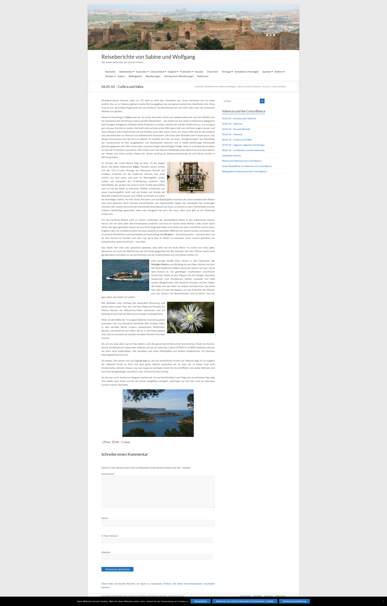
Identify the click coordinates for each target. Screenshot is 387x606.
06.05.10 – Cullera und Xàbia (274, 86)
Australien (141, 71)
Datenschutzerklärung (294, 601)
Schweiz (109, 76)
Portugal (226, 71)
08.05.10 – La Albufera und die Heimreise (243, 150)
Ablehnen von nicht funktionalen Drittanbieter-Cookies (245, 601)
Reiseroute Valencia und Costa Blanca (241, 160)
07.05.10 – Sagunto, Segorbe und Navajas (243, 144)
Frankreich (185, 71)
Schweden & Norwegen (247, 71)
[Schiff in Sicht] (125, 275)
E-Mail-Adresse (109, 535)
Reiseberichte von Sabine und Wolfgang (148, 56)
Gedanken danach (231, 155)
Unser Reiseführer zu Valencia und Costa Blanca (247, 166)
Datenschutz (280, 596)
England (172, 71)
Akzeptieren (200, 601)
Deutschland (157, 71)
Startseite (110, 71)
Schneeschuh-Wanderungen (179, 76)
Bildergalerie (135, 76)
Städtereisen (125, 71)
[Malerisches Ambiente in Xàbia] (190, 177)
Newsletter (257, 596)
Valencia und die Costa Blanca (249, 86)
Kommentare (245, 596)
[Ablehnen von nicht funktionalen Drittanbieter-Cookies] (383, 601)
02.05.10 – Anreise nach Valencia (239, 118)
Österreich (212, 71)
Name (104, 518)
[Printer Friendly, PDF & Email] (116, 442)
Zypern (121, 76)
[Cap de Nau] (158, 413)
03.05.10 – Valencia (232, 123)
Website (105, 552)
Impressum (268, 596)
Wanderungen (153, 76)
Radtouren (202, 76)
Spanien (266, 71)
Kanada (199, 71)
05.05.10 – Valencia (232, 134)
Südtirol (279, 71)
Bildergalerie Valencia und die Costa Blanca (244, 171)
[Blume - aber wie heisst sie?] (190, 317)
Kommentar (108, 473)
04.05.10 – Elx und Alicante (236, 128)
